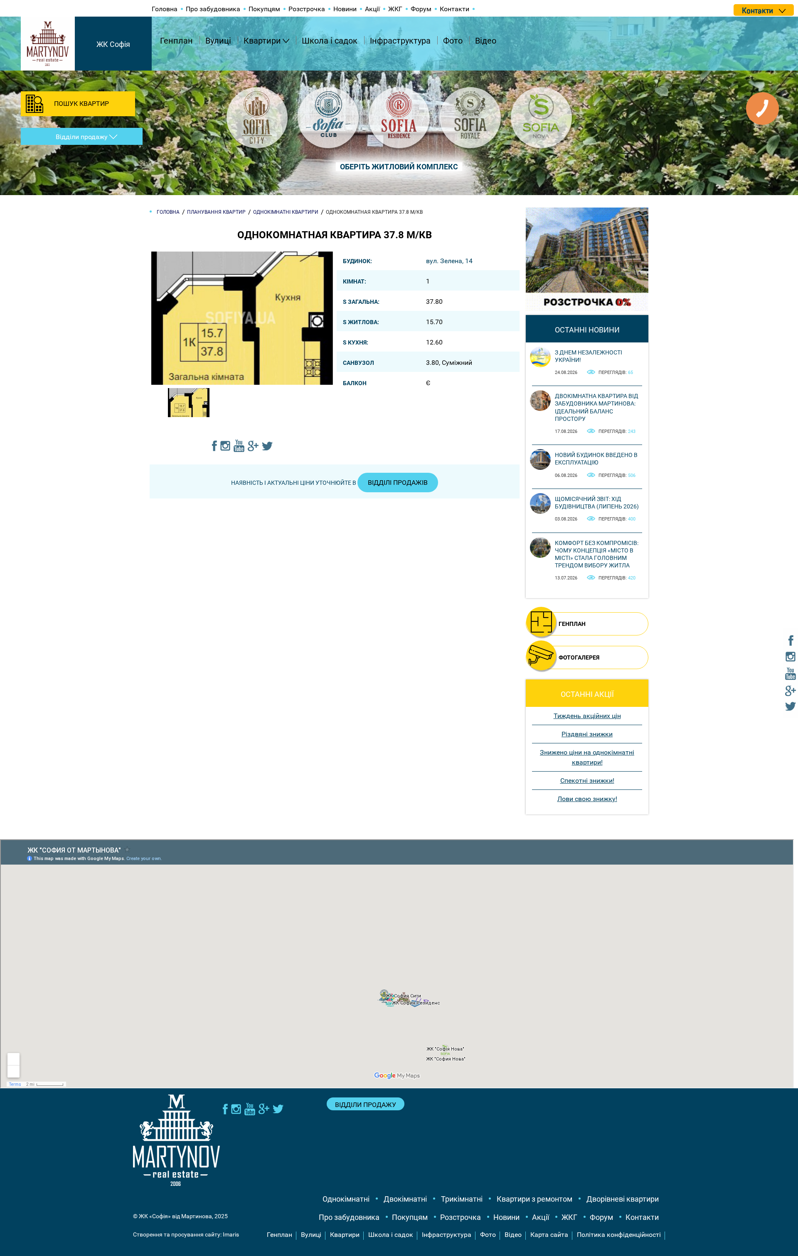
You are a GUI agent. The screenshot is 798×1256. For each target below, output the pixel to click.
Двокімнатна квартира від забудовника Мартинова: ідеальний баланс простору (596, 407)
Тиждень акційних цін (587, 716)
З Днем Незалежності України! (588, 356)
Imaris (231, 1234)
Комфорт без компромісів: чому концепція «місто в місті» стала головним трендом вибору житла (596, 554)
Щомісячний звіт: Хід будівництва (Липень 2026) (597, 503)
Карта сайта (549, 1235)
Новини (345, 9)
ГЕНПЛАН (572, 624)
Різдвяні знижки (587, 734)
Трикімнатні (462, 1199)
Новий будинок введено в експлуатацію (596, 459)
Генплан (176, 41)
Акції (372, 9)
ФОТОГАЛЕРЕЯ (579, 657)
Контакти (454, 9)
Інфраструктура (400, 41)
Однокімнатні (346, 1199)
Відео (485, 41)
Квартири (262, 41)
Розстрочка (306, 9)
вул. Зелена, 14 (449, 261)
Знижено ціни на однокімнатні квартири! (587, 757)
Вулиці (218, 41)
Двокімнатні (405, 1199)
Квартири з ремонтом (534, 1199)
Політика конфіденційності (619, 1235)
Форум (421, 9)
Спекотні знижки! (587, 780)
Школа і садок (329, 41)
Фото (453, 41)
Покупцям (264, 9)
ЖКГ (395, 9)
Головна (164, 9)
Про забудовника (213, 9)
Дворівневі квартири (622, 1199)
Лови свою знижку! (587, 799)
